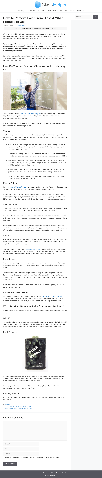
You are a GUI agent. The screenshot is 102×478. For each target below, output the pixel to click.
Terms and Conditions (62, 473)
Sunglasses (41, 11)
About (71, 11)
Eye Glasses (31, 11)
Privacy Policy (50, 473)
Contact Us (80, 11)
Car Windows (57, 11)
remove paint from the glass (31, 114)
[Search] (95, 17)
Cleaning (21, 11)
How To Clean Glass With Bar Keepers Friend (19, 408)
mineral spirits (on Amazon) (17, 187)
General (7, 404)
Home (49, 11)
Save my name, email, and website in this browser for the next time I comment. (33, 457)
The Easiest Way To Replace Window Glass (18, 406)
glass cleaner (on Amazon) (52, 296)
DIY (66, 11)
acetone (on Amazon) (34, 249)
